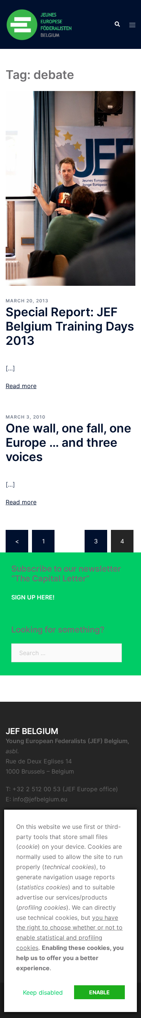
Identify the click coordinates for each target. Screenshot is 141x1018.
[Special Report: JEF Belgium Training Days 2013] (70, 188)
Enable (99, 992)
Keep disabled (43, 992)
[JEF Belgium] (39, 23)
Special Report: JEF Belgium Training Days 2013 (70, 326)
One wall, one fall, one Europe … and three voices (68, 442)
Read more (21, 386)
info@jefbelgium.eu (40, 799)
